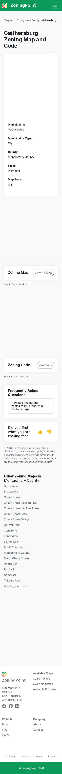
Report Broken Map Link (15, 284)
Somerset (10, 575)
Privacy (26, 756)
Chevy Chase (12, 497)
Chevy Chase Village (16, 519)
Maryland (9, 20)
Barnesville (11, 486)
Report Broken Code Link (16, 376)
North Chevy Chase (16, 558)
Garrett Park (12, 525)
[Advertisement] (31, 88)
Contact (38, 729)
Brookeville (11, 491)
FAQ (4, 729)
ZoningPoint (22, 5)
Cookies (52, 756)
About (37, 724)
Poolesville (10, 563)
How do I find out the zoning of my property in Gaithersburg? (27, 406)
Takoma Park (12, 580)
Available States (43, 684)
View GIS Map (43, 273)
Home (6, 735)
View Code (45, 365)
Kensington (11, 536)
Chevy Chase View (15, 514)
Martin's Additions (15, 547)
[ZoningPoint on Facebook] (11, 706)
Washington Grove (15, 586)
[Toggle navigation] (55, 5)
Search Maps (41, 678)
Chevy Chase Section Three (21, 508)
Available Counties (44, 689)
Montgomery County (28, 20)
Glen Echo (10, 530)
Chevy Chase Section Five (20, 502)
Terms (39, 756)
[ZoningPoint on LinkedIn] (17, 706)
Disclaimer (11, 756)
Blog (5, 724)
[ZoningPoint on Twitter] (4, 706)
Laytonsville (11, 541)
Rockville (9, 569)
